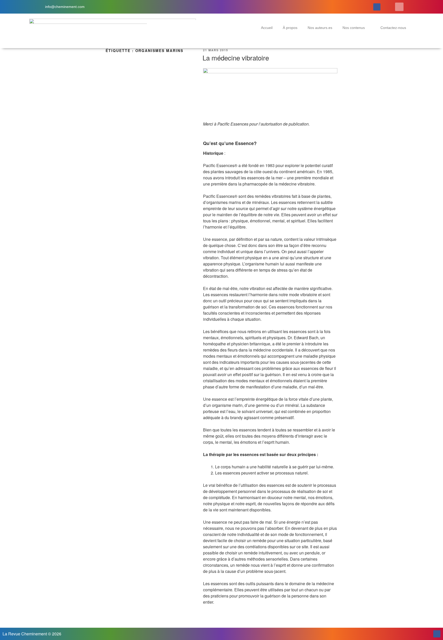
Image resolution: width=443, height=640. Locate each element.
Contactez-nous (393, 28)
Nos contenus (354, 28)
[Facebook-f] (376, 7)
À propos (290, 28)
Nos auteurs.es (320, 28)
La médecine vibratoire (236, 57)
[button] (399, 7)
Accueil (267, 28)
